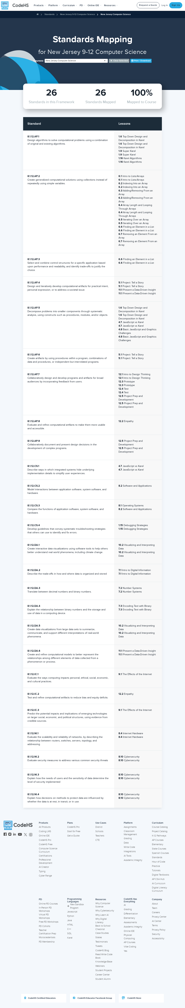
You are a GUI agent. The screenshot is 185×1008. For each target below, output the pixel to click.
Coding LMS (45, 831)
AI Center (156, 921)
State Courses (159, 848)
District (98, 827)
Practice (156, 866)
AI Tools (127, 855)
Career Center (102, 974)
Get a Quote (73, 835)
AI (125, 905)
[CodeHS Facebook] (5, 835)
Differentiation (131, 913)
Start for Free (73, 831)
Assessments (130, 922)
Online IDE (44, 835)
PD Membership (47, 941)
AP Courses (158, 840)
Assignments (130, 827)
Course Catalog (160, 827)
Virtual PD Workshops (44, 916)
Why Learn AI (102, 915)
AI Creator (44, 867)
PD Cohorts (44, 926)
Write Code (129, 847)
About (155, 903)
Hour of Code (158, 861)
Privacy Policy (158, 929)
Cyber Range (45, 875)
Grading (128, 838)
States (98, 937)
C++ (69, 929)
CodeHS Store (134, 998)
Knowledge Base (103, 961)
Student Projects (103, 970)
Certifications (45, 855)
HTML (70, 924)
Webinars (100, 966)
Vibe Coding (130, 946)
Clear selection (120, 60)
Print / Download (142, 60)
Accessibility (158, 938)
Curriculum (157, 823)
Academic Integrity (133, 860)
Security (156, 934)
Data (126, 842)
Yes (125, 951)
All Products (45, 827)
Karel (69, 937)
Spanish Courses (160, 853)
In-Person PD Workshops (45, 909)
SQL (69, 933)
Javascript (72, 911)
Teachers (99, 835)
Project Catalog (159, 831)
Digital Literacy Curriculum (159, 889)
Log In (165, 5)
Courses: (38, 60)
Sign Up (176, 5)
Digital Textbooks (160, 874)
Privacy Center (159, 916)
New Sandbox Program (77, 906)
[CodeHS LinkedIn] (14, 835)
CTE (97, 840)
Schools (99, 831)
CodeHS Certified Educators (42, 998)
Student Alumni (103, 979)
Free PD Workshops (48, 921)
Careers (156, 912)
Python (70, 916)
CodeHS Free (45, 844)
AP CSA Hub (158, 879)
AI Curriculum (158, 883)
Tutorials (156, 870)
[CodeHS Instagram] (9, 835)
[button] (40, 5)
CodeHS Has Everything (130, 900)
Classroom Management (130, 833)
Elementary (157, 844)
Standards (49, 14)
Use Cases (100, 823)
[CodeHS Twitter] (25, 835)
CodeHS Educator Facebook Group (94, 998)
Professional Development (45, 861)
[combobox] (76, 61)
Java (69, 920)
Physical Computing (129, 937)
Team (154, 908)
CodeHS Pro (45, 840)
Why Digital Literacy (101, 921)
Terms (155, 925)
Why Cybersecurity (104, 910)
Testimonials (101, 941)
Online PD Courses (48, 903)
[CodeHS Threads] (31, 835)
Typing (42, 871)
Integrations (130, 851)
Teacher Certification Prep (47, 932)
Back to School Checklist (102, 927)
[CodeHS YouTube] (20, 835)
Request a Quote (148, 5)
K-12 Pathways (159, 835)
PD (40, 899)
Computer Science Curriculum (48, 850)
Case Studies (102, 933)
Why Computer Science (102, 905)
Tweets (98, 946)
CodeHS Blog (102, 950)
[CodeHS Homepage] (16, 5)
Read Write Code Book (103, 956)
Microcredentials (47, 937)
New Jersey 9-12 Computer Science (77, 14)
